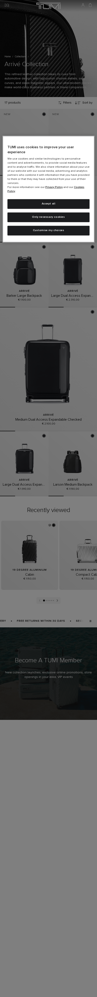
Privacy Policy (54, 187)
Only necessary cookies (48, 217)
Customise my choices (48, 230)
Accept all (48, 204)
